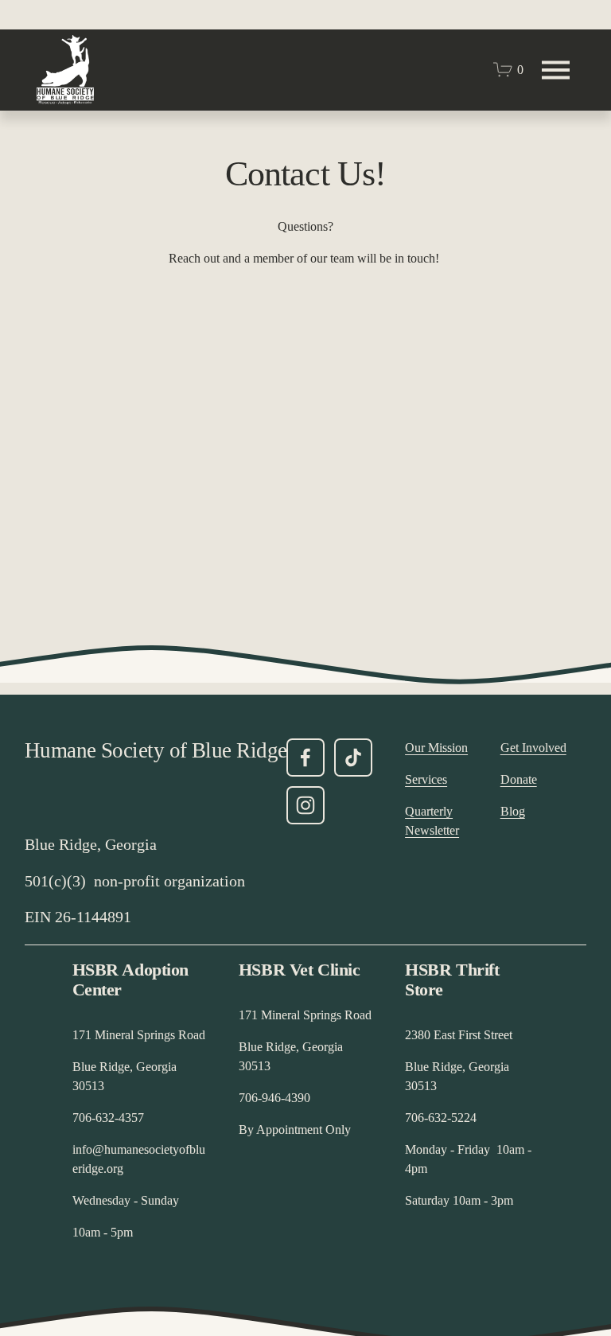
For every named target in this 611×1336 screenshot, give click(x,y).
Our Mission (436, 747)
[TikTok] (353, 757)
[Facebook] (305, 757)
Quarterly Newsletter (432, 820)
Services (426, 779)
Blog (512, 811)
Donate (518, 779)
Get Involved (533, 747)
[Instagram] (305, 805)
